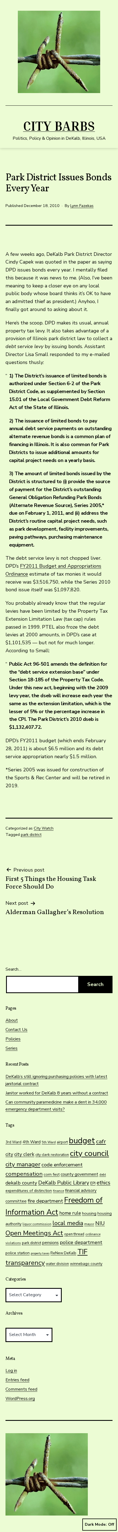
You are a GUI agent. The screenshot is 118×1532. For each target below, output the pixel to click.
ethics (103, 1182)
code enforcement (62, 1164)
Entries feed (17, 1380)
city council (89, 1153)
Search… (13, 969)
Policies (13, 1039)
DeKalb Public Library (63, 1182)
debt (102, 1174)
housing (89, 1213)
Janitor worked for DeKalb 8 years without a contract (56, 1093)
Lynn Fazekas (82, 205)
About (11, 1020)
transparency (25, 1262)
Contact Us (16, 1030)
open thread (74, 1234)
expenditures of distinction (28, 1190)
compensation (24, 1174)
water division (57, 1263)
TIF (82, 1252)
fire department (45, 1200)
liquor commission (37, 1224)
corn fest (52, 1174)
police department (81, 1242)
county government (79, 1174)
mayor (89, 1224)
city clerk (24, 1154)
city (9, 1154)
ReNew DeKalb (63, 1253)
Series (11, 1048)
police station (17, 1253)
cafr (101, 1141)
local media (67, 1223)
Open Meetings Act (34, 1233)
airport (62, 1142)
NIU (100, 1223)
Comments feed (21, 1389)
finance (58, 1191)
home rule (70, 1213)
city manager (22, 1164)
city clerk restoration (52, 1154)
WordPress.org (20, 1399)
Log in (11, 1371)
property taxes (40, 1253)
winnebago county (86, 1263)
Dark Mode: (96, 1524)
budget (82, 1140)
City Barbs (59, 126)
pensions (50, 1242)
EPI (92, 1183)
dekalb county (21, 1183)
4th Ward (32, 1142)
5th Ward (49, 1142)
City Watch (44, 828)
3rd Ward (13, 1142)
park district (31, 834)
